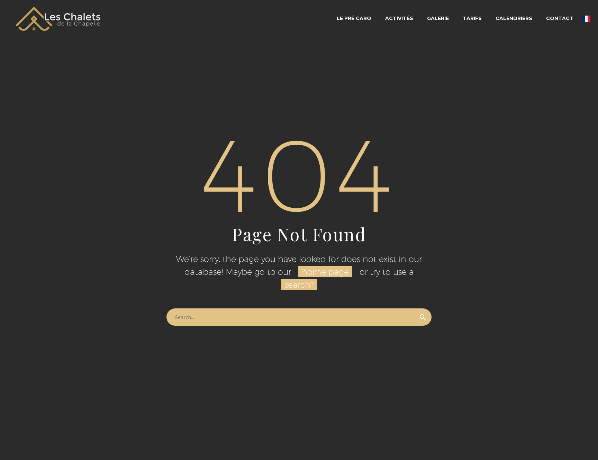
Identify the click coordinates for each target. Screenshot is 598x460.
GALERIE (438, 18)
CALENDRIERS (514, 18)
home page (325, 272)
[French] (586, 18)
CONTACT (559, 18)
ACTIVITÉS (399, 18)
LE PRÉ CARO (354, 18)
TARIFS (472, 18)
